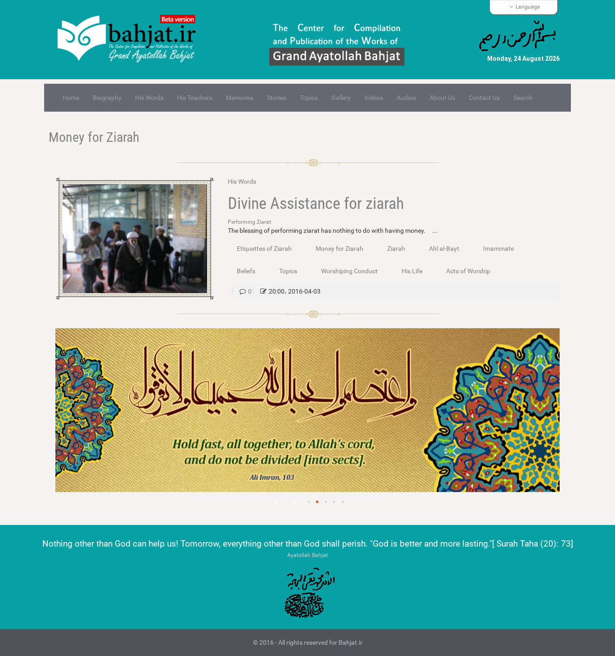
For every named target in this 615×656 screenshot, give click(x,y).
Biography (107, 97)
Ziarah (396, 248)
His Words (149, 97)
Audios (406, 97)
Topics (309, 97)
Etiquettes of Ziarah (264, 248)
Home (71, 97)
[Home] (130, 40)
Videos (373, 97)
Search (523, 97)
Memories (239, 97)
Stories (276, 97)
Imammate (498, 248)
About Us (442, 97)
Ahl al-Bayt (444, 248)
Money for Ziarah (94, 137)
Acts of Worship (468, 271)
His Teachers (195, 97)
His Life (412, 271)
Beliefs (246, 271)
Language (528, 7)
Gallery (341, 97)
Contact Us (484, 97)
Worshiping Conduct (349, 271)
